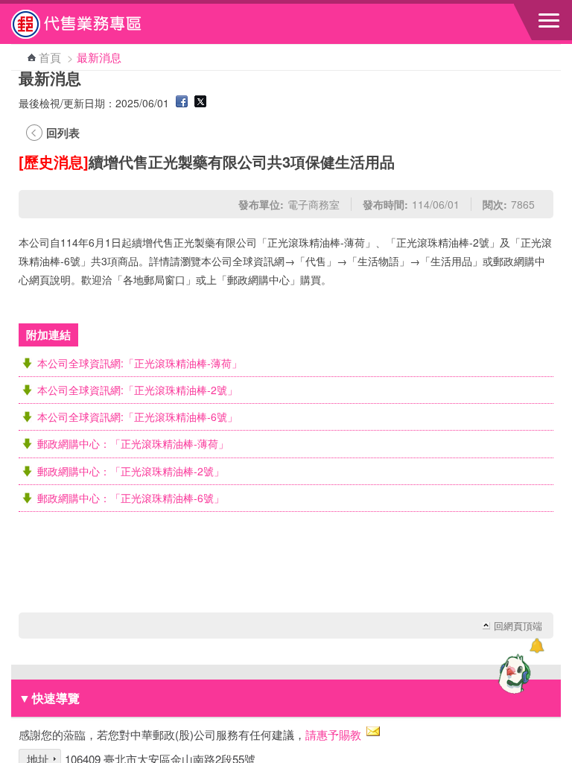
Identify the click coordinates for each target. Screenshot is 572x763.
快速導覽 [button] (49, 697)
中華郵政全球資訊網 (93, 24)
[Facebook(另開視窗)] (182, 102)
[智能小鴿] (512, 673)
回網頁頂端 (518, 626)
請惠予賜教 (333, 734)
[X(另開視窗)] (200, 102)
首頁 (50, 57)
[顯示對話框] (536, 645)
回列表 (63, 132)
